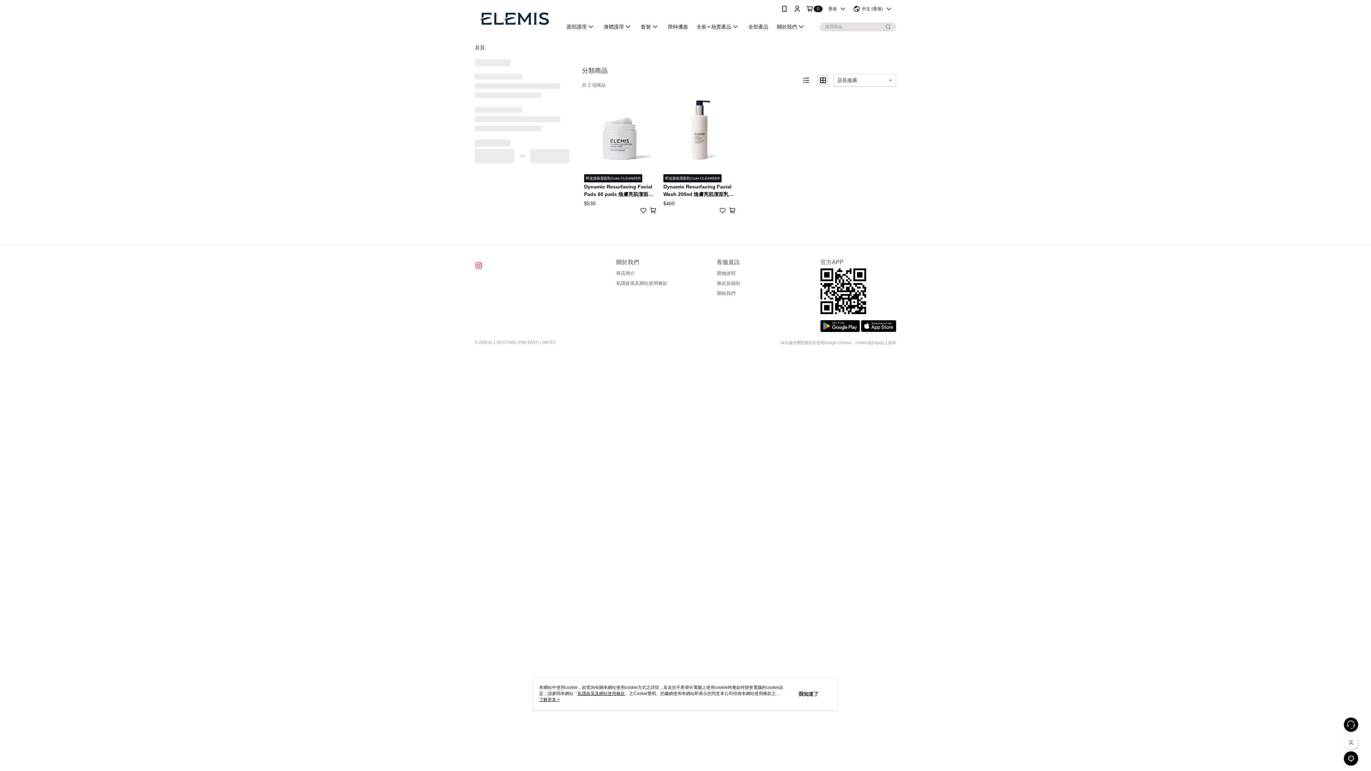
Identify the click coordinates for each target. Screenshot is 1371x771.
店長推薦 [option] (847, 80)
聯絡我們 (726, 293)
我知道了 (809, 694)
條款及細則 (728, 283)
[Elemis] (514, 18)
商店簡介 (625, 273)
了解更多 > (549, 699)
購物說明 (726, 273)
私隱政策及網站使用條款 (641, 283)
